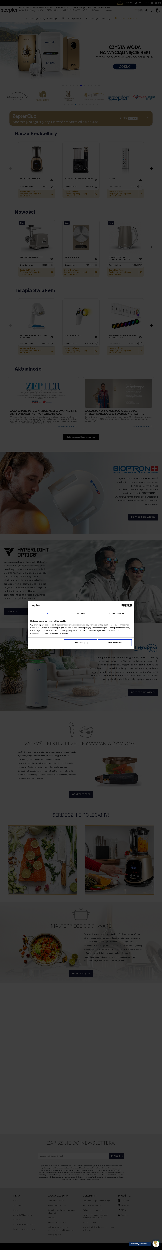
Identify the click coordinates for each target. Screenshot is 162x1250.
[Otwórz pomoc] (156, 1244)
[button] (140, 1244)
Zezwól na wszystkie (114, 643)
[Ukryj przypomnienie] (149, 1244)
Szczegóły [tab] (81, 613)
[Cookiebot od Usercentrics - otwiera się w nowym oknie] (121, 605)
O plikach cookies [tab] (116, 613)
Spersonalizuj (79, 643)
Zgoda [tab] (45, 613)
